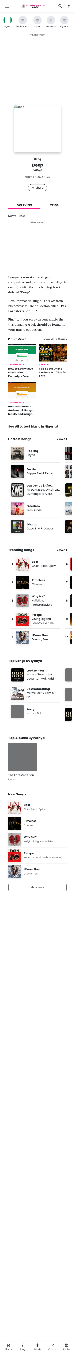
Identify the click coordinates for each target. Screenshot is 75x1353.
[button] (69, 6)
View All (62, 439)
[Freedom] (35, 508)
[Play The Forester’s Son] (16, 763)
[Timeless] (35, 582)
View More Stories (55, 339)
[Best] (35, 564)
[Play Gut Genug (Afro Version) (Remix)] (17, 489)
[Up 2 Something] (35, 693)
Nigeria (29, 177)
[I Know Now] (35, 637)
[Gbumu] (35, 527)
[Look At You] (35, 675)
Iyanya (37, 170)
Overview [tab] (24, 205)
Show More (37, 887)
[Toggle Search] (60, 6)
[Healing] (35, 453)
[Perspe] (35, 619)
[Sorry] (35, 712)
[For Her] (35, 471)
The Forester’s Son (21, 775)
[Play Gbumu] (17, 526)
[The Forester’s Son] (22, 757)
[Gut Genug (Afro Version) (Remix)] (35, 490)
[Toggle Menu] (6, 6)
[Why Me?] (35, 601)
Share (40, 188)
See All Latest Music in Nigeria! (33, 426)
